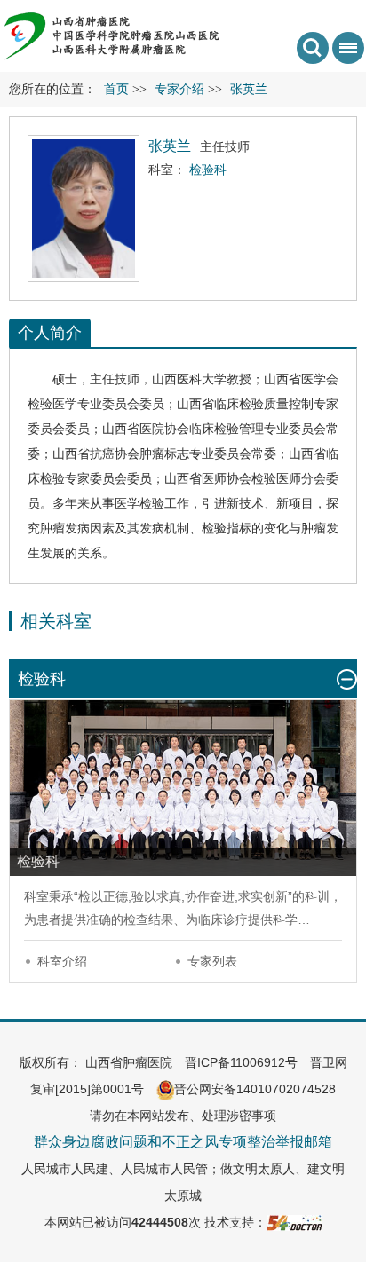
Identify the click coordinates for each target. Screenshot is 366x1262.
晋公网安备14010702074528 (255, 1089)
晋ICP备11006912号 (241, 1062)
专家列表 (212, 961)
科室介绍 (62, 961)
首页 (116, 89)
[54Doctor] (294, 1222)
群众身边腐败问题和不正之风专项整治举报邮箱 (183, 1141)
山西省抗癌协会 (95, 453)
